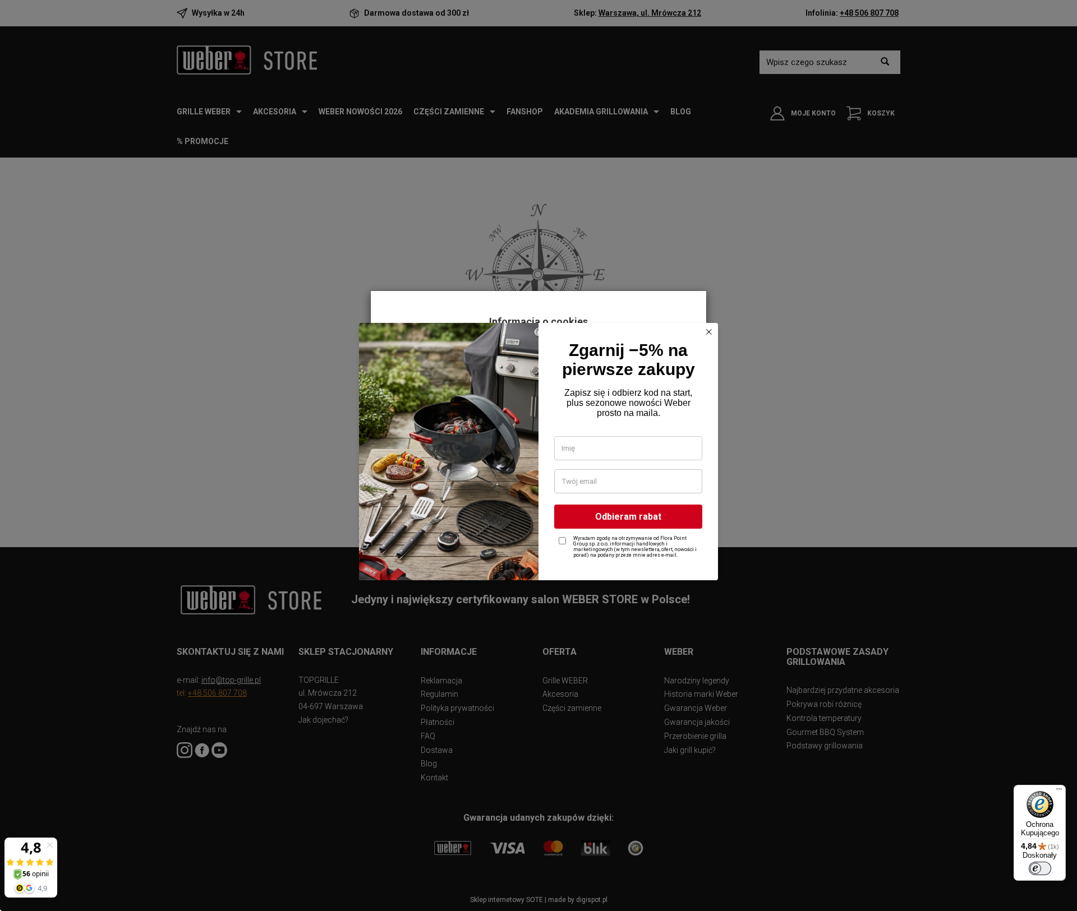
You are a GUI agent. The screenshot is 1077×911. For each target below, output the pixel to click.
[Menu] (1059, 791)
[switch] (1040, 868)
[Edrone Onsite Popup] (538, 455)
